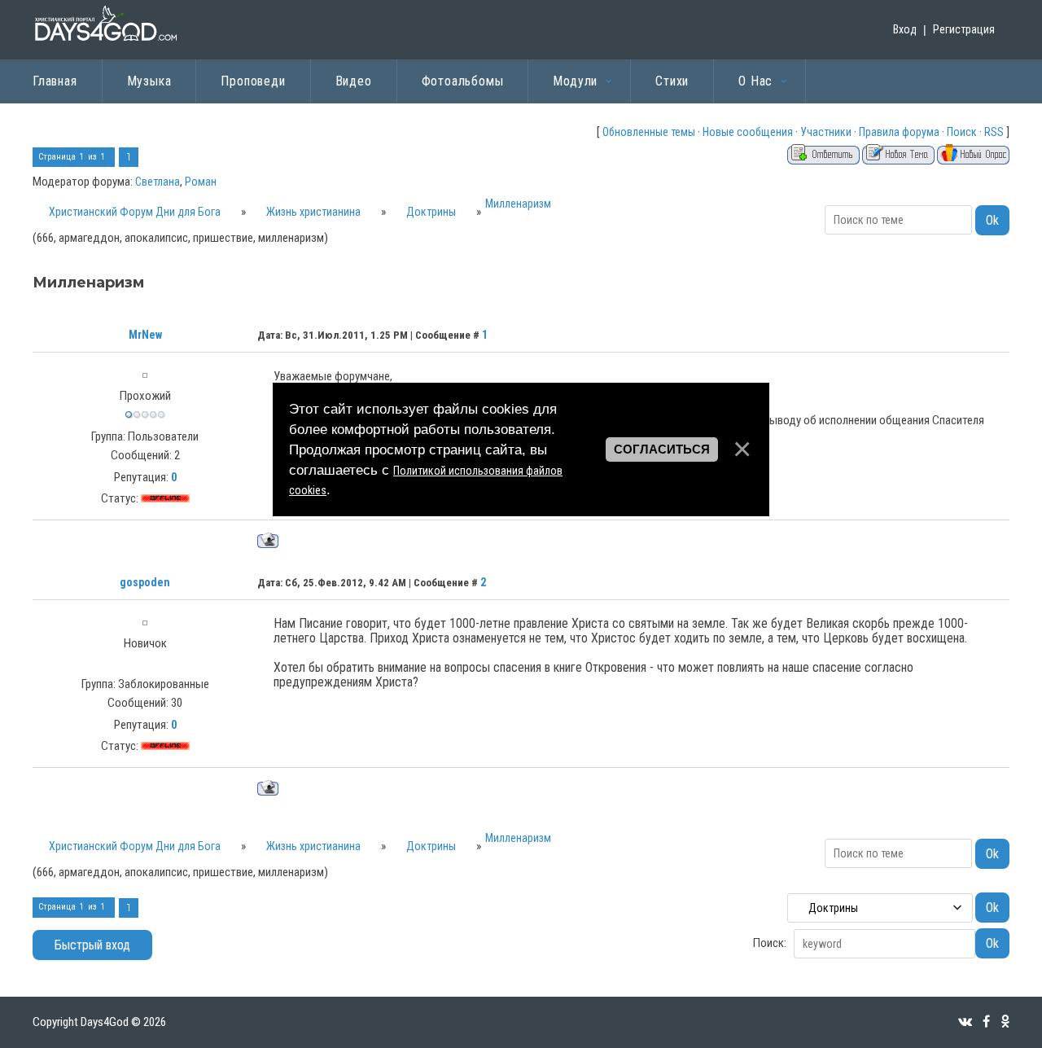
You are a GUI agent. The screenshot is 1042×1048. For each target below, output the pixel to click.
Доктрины (431, 211)
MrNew (145, 334)
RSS (994, 131)
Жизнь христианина (313, 211)
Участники (826, 131)
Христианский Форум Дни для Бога (135, 211)
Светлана (157, 181)
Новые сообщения (748, 131)
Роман (201, 181)
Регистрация (964, 29)
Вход (905, 29)
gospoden (145, 582)
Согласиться (662, 448)
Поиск (962, 131)
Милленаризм (518, 203)
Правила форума (899, 131)
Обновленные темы (648, 131)
